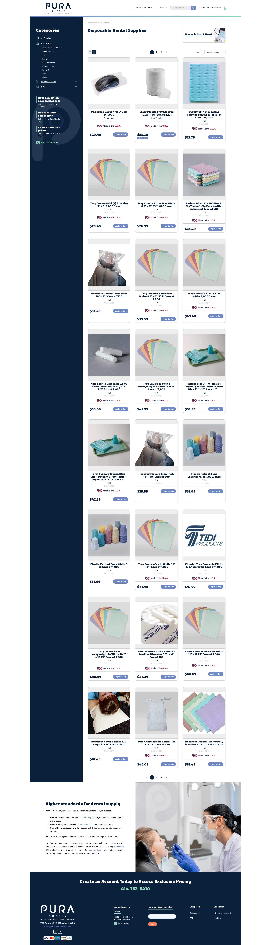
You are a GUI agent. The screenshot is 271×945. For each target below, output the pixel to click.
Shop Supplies (143, 8)
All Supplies (46, 38)
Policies (217, 918)
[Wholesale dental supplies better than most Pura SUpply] (57, 920)
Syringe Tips (46, 70)
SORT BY (199, 52)
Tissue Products (48, 66)
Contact (162, 8)
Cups (44, 74)
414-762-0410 (49, 142)
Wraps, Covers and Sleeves (52, 48)
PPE (43, 87)
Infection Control (48, 82)
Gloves (44, 77)
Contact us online (86, 824)
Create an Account (222, 913)
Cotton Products (48, 52)
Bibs (43, 55)
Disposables (46, 43)
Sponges (45, 59)
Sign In (202, 8)
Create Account (214, 8)
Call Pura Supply (87, 817)
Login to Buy (120, 135)
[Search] (193, 8)
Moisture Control (48, 62)
